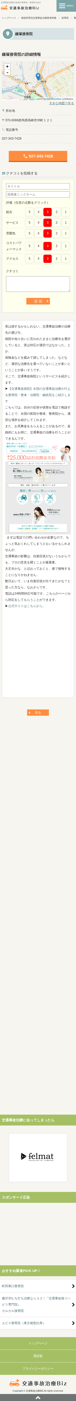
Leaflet (39, 98)
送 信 (38, 301)
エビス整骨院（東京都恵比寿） (24, 1323)
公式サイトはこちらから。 (27, 606)
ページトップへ (38, 1397)
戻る (38, 712)
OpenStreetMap (53, 98)
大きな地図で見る (61, 103)
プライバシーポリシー (38, 1368)
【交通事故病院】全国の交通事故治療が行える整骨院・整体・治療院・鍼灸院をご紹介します (38, 395)
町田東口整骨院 (13, 1286)
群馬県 (65, 18)
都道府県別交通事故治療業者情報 (38, 18)
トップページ (9, 18)
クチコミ (12, 271)
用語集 (38, 1356)
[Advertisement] (38, 655)
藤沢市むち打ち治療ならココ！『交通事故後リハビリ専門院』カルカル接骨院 (36, 1304)
